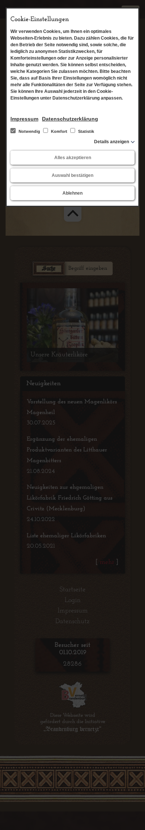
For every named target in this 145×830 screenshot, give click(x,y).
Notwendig (29, 131)
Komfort (59, 131)
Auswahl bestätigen (72, 175)
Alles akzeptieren (72, 157)
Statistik (85, 131)
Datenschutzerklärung (70, 119)
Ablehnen (72, 193)
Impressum (24, 119)
